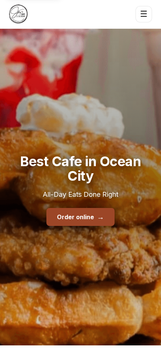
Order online (80, 216)
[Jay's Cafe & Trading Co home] (18, 14)
